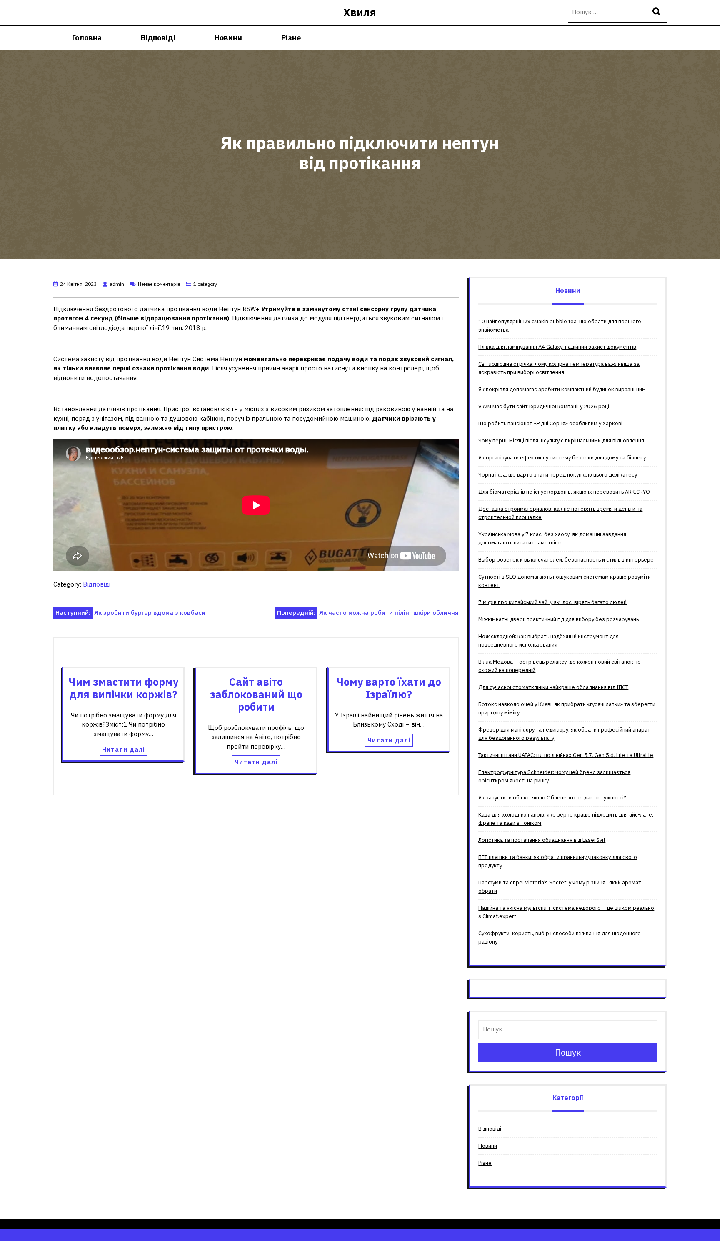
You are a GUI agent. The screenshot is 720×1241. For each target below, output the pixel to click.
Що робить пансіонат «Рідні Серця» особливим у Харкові (550, 423)
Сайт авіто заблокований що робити (256, 694)
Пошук (657, 12)
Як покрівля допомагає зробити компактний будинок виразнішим (562, 389)
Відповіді (158, 37)
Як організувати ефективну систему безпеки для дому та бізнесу (562, 457)
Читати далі (123, 749)
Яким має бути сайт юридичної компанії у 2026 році (543, 406)
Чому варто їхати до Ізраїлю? (389, 688)
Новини (228, 37)
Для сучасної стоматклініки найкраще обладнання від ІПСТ (553, 687)
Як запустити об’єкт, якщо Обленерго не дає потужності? (552, 797)
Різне (291, 37)
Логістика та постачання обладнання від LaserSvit (541, 840)
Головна (87, 37)
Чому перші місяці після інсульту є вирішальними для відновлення (561, 440)
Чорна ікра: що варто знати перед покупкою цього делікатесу (557, 474)
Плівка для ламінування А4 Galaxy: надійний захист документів (557, 346)
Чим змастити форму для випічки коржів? (123, 688)
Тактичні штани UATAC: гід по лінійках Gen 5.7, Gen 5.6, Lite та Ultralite (565, 755)
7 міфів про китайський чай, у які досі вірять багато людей (552, 602)
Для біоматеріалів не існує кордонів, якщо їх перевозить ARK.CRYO (564, 491)
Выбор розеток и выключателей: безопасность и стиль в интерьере (566, 559)
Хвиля (359, 12)
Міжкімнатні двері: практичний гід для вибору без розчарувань (558, 619)
